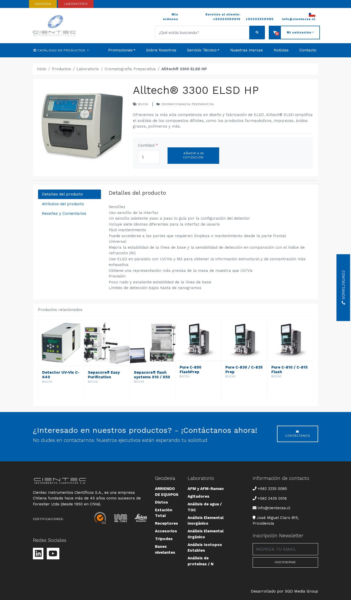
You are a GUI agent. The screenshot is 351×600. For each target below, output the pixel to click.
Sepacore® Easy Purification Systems (104, 377)
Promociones (120, 50)
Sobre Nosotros (161, 50)
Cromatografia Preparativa (130, 69)
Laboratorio (88, 69)
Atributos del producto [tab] (63, 204)
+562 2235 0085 (272, 488)
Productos (61, 69)
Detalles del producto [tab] (62, 194)
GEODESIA (43, 4)
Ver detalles (60, 395)
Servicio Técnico (202, 50)
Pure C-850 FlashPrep (190, 369)
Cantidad (148, 145)
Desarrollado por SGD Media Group (284, 591)
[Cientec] (55, 25)
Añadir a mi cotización (193, 155)
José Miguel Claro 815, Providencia (276, 520)
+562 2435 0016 (272, 498)
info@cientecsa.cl (273, 507)
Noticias (281, 50)
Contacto (307, 50)
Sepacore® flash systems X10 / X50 (152, 374)
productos (62, 50)
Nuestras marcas (246, 50)
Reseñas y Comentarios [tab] (64, 213)
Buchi (143, 104)
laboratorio (76, 4)
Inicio (41, 69)
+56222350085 (260, 19)
